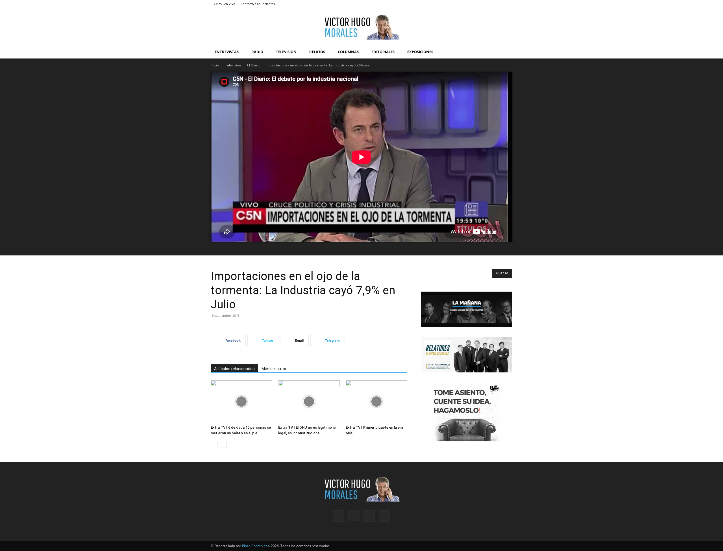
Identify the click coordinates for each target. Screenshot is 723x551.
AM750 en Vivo (224, 4)
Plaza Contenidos (255, 545)
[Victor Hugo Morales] (361, 27)
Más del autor (274, 368)
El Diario (253, 65)
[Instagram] (489, 4)
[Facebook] (480, 4)
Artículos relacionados (234, 368)
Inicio (215, 65)
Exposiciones (420, 51)
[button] (505, 52)
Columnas (348, 51)
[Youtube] (508, 4)
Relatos (317, 51)
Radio (257, 51)
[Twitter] (499, 4)
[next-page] (223, 444)
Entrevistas (227, 51)
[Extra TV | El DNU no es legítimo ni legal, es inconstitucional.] (309, 401)
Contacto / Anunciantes (258, 4)
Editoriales (383, 51)
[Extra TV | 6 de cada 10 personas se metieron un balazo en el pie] (241, 401)
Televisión (286, 51)
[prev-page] (214, 444)
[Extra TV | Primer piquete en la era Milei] (376, 401)
